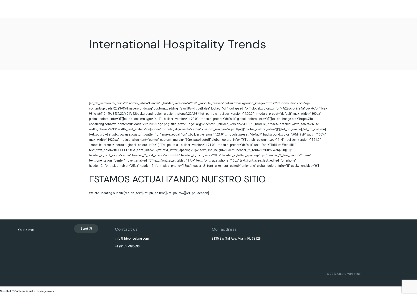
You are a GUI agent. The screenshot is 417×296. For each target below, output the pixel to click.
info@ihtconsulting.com (132, 238)
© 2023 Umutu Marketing (344, 274)
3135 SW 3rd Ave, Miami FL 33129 (236, 238)
